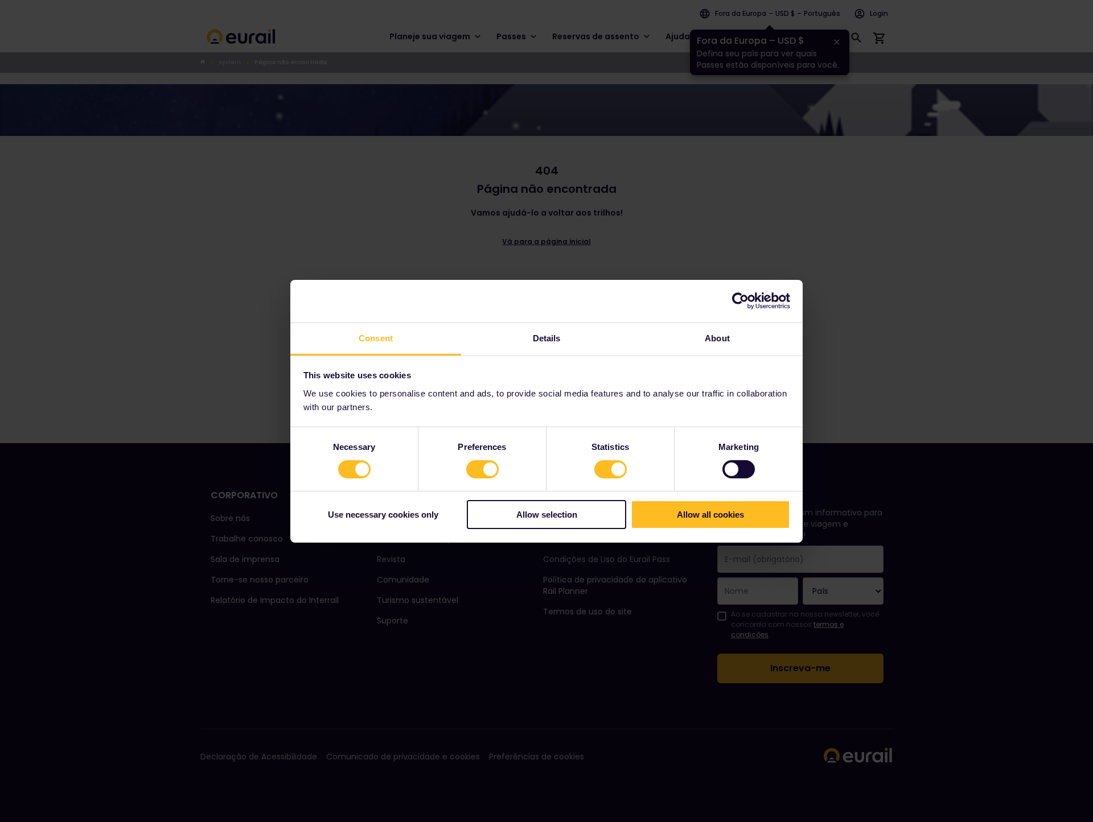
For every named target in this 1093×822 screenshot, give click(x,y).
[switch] (482, 469)
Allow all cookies (710, 514)
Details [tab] (547, 337)
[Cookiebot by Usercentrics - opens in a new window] (740, 300)
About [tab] (717, 337)
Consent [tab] (376, 337)
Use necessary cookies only (383, 514)
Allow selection (546, 514)
